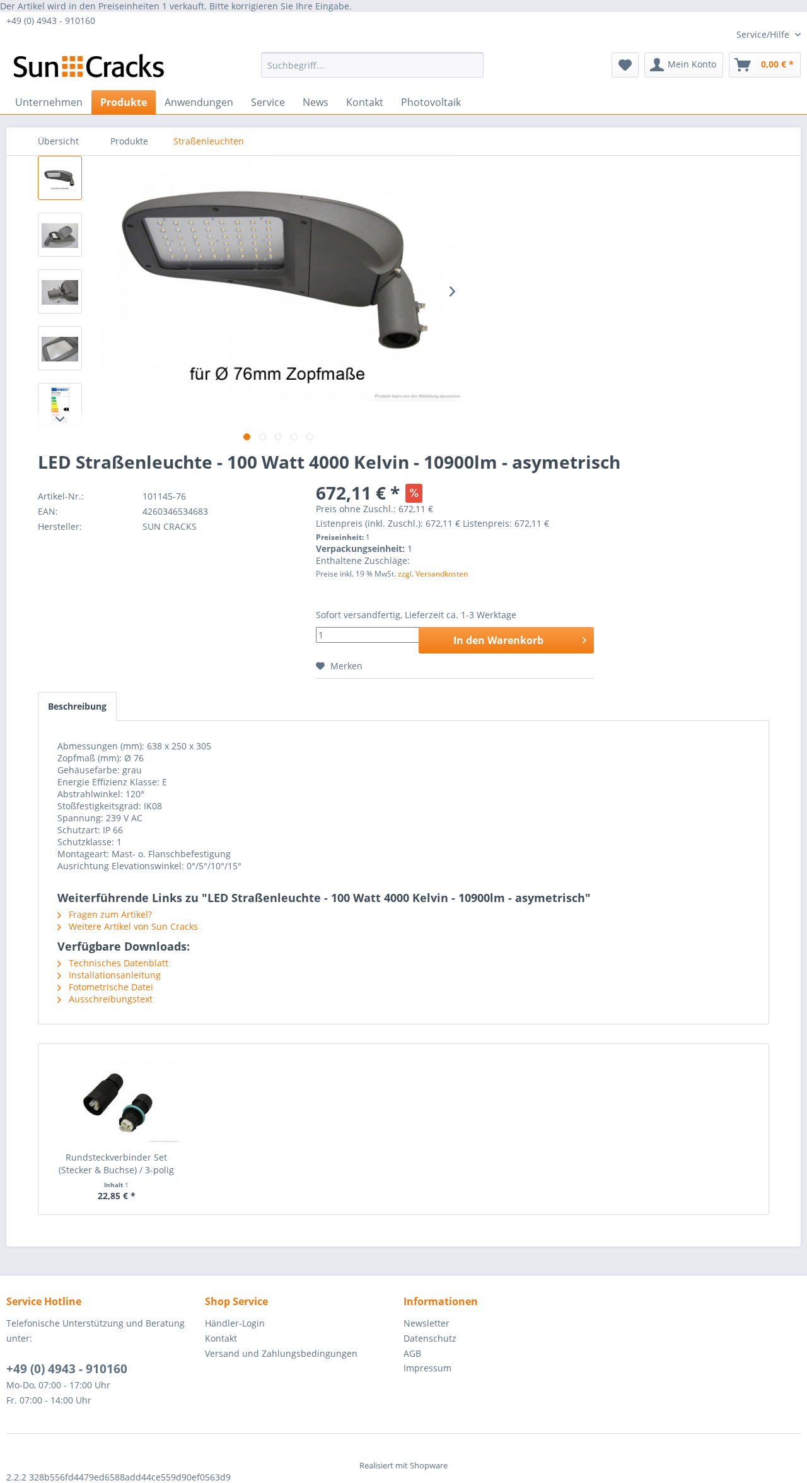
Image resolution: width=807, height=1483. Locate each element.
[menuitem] (372, 65)
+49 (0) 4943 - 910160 (66, 1369)
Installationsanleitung (113, 975)
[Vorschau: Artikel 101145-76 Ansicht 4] (60, 348)
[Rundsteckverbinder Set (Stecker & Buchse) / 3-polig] (116, 1101)
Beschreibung (77, 706)
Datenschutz (430, 1338)
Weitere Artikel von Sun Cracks (132, 926)
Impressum (427, 1368)
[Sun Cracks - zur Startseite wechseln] (89, 68)
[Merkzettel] (625, 65)
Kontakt (221, 1338)
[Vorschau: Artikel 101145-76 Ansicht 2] (60, 235)
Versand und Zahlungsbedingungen (281, 1353)
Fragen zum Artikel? (109, 914)
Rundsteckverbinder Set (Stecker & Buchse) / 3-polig (116, 1163)
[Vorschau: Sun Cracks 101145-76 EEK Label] (60, 405)
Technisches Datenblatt (117, 963)
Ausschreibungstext (109, 999)
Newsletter (427, 1323)
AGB (412, 1353)
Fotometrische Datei (109, 987)
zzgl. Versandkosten (433, 573)
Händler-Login (235, 1323)
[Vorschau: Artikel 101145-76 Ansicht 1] (60, 178)
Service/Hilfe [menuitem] (764, 34)
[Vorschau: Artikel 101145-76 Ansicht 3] (60, 291)
